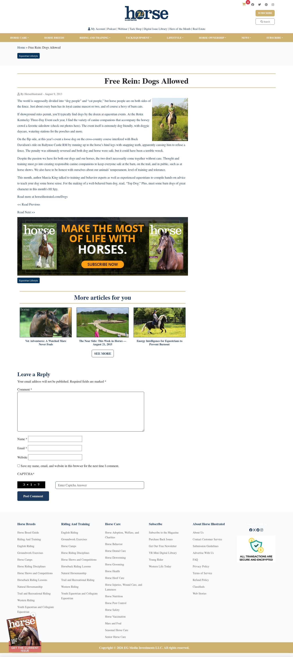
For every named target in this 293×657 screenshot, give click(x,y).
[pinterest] (266, 4)
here (76, 125)
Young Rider (156, 559)
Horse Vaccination (115, 616)
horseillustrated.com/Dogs (51, 196)
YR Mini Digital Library (163, 553)
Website (22, 457)
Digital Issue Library (155, 29)
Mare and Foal (113, 623)
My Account (97, 29)
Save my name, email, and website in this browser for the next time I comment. (70, 466)
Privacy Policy (201, 566)
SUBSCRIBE (273, 37)
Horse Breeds (54, 37)
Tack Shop (136, 29)
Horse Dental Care (115, 551)
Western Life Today (160, 566)
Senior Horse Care (115, 637)
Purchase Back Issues (161, 539)
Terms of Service (202, 573)
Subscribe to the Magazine (164, 532)
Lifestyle (174, 37)
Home (21, 47)
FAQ (195, 559)
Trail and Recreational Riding (34, 593)
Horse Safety (112, 610)
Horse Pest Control (115, 603)
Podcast (111, 29)
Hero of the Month (180, 29)
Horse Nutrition (114, 596)
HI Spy (52, 189)
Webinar (122, 29)
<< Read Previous (28, 204)
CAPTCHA (25, 474)
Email (22, 448)
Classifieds (199, 586)
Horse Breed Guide (28, 532)
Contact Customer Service (207, 539)
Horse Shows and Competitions (35, 573)
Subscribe (265, 13)
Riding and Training (94, 37)
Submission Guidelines (205, 546)
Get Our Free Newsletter (163, 546)
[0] (244, 4)
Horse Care (18, 37)
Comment (24, 389)
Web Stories (199, 593)
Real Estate (199, 29)
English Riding (25, 546)
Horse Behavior (114, 544)
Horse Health (112, 571)
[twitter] (259, 4)
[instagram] (273, 4)
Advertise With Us (203, 553)
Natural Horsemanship (29, 586)
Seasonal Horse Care (116, 630)
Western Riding (26, 600)
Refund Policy (201, 580)
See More (102, 353)
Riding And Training (29, 539)
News (245, 37)
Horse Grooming (114, 564)
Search (266, 21)
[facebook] (252, 4)
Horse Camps (24, 559)
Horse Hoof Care (114, 578)
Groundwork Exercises (30, 553)
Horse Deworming (115, 557)
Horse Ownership (211, 37)
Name (22, 439)
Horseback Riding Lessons (32, 580)
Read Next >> (26, 212)
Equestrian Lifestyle (28, 55)
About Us (198, 532)
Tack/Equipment (137, 37)
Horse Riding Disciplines (31, 566)
